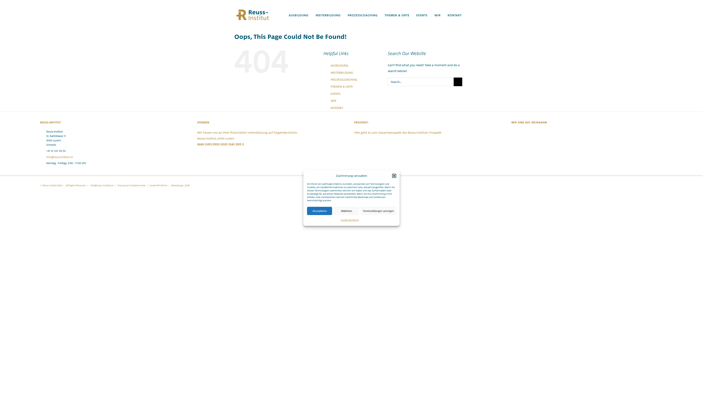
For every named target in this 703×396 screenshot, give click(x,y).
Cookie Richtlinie (158, 185)
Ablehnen (346, 210)
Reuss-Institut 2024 (52, 185)
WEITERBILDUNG (342, 72)
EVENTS (336, 94)
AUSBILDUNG (339, 65)
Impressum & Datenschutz (132, 185)
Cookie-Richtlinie (350, 220)
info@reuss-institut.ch (59, 157)
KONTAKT (337, 108)
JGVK (187, 185)
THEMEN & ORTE (342, 86)
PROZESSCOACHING (344, 79)
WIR (333, 100)
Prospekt (435, 132)
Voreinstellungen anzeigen (378, 210)
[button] (394, 176)
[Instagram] (512, 132)
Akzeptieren (320, 210)
